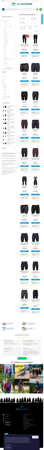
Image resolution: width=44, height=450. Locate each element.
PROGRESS (10, 41)
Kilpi (10, 53)
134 (22, 172)
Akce (10, 22)
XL (32, 58)
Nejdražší (35, 26)
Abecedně (30, 28)
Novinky (4, 92)
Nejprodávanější (23, 28)
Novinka (10, 24)
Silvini (10, 61)
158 (26, 172)
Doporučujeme (23, 26)
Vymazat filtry (9, 67)
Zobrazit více (22, 358)
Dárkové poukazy (6, 96)
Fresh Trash (10, 65)
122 (20, 172)
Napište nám (25, 428)
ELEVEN (10, 63)
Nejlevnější (30, 26)
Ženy (4, 76)
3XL (22, 228)
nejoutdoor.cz (7, 420)
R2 (10, 51)
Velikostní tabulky (26, 421)
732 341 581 (6, 416)
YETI (10, 49)
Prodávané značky (26, 426)
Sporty (4, 83)
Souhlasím (35, 437)
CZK (41, 0)
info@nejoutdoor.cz (8, 414)
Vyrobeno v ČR (10, 26)
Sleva (10, 28)
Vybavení (5, 85)
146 (24, 172)
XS (31, 143)
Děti (4, 79)
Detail (24, 52)
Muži (4, 74)
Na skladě (10, 20)
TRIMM (10, 47)
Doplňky (4, 87)
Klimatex (10, 45)
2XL (22, 115)
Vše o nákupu (21, 0)
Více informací (8, 444)
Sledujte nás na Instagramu (23, 362)
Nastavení (8, 447)
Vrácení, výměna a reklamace (28, 419)
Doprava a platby (7, 0)
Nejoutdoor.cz (7, 418)
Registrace (37, 0)
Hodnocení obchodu (22, 335)
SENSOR (10, 43)
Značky (4, 98)
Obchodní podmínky (26, 423)
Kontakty (14, 0)
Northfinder (10, 57)
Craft (10, 55)
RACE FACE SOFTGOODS (10, 59)
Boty (4, 81)
